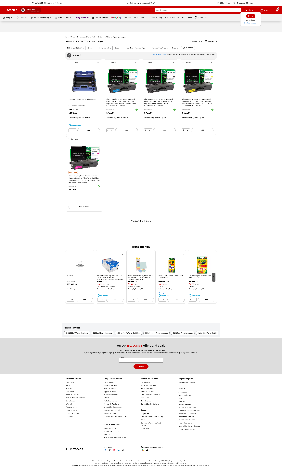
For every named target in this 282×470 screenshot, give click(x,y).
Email (122, 358)
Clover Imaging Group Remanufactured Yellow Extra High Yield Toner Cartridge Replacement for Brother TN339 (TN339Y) (197, 101)
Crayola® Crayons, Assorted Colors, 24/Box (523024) (200, 276)
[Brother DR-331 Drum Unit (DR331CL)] (84, 81)
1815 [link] (198, 282)
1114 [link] (167, 282)
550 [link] (77, 109)
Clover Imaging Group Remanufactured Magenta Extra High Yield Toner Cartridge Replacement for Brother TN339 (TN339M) (84, 178)
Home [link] (67, 37)
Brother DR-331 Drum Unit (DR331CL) (82, 99)
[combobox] (198, 10)
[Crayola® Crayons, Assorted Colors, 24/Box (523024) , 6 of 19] (202, 265)
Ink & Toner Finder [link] (159, 54)
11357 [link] (106, 282)
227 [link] (136, 282)
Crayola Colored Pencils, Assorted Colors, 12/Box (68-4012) (171, 276)
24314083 (70, 276)
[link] (47, 3)
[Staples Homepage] (10, 10)
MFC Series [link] (108, 37)
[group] (80, 277)
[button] (239, 10)
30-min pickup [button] (163, 293)
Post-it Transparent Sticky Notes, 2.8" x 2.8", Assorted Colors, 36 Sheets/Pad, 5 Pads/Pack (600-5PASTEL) (140, 277)
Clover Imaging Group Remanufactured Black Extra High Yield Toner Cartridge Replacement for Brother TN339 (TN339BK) (158, 101)
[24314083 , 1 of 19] (80, 265)
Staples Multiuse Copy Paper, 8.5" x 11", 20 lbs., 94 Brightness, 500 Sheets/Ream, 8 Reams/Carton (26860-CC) (109, 277)
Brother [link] (100, 37)
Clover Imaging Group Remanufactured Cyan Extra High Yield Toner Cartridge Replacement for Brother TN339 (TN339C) (121, 101)
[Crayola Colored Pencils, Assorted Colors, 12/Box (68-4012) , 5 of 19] (171, 265)
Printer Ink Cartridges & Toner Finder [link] (83, 37)
